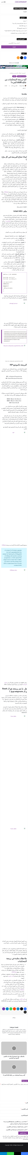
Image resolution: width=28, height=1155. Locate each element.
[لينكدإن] (18, 1008)
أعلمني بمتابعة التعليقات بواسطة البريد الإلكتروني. (16, 1126)
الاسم (26, 1102)
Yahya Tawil (21, 85)
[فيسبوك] (25, 1008)
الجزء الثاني (22, 999)
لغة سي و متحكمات (14, 73)
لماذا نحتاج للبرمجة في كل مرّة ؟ (19, 23)
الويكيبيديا (8, 221)
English (25, 11)
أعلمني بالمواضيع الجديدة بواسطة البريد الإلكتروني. (16, 1129)
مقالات (19, 73)
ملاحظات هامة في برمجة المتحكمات (19, 33)
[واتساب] (10, 1008)
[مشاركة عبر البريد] (25, 1012)
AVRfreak (14, 972)
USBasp (6, 192)
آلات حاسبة (11, 976)
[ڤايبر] (3, 1008)
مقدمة (11, 92)
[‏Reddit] (14, 1008)
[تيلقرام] (7, 1008)
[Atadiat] (21, 2)
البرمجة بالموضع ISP (8, 102)
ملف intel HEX (9, 99)
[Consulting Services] (14, 66)
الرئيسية (24, 73)
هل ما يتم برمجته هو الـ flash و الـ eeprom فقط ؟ (15, 30)
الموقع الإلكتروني (24, 1115)
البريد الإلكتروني (24, 1109)
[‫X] (21, 1008)
